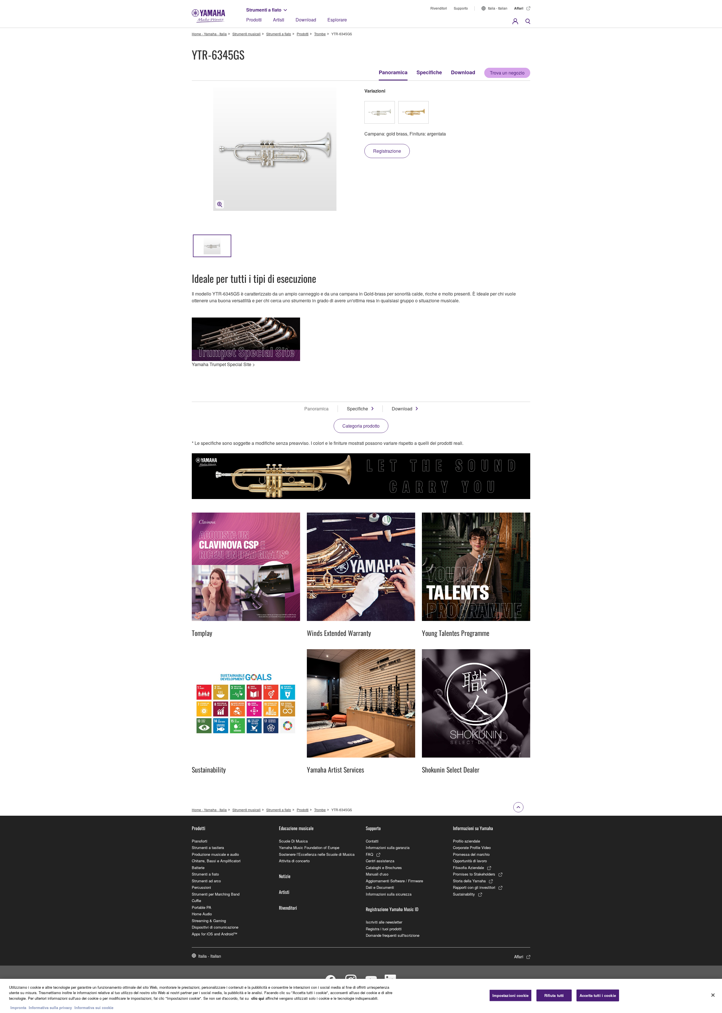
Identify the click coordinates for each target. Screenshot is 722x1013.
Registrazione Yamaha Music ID (392, 909)
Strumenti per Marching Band (215, 894)
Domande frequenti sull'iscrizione (392, 935)
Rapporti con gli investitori (474, 887)
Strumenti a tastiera (208, 847)
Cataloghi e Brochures (384, 867)
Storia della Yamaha (469, 880)
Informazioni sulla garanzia (388, 847)
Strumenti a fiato (263, 9)
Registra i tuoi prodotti (384, 928)
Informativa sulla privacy (50, 1007)
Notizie (284, 876)
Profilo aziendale (466, 841)
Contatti (372, 841)
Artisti (278, 19)
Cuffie (196, 900)
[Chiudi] (713, 995)
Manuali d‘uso (377, 874)
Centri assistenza (380, 860)
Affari (518, 8)
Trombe (320, 33)
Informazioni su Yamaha (473, 828)
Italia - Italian (497, 8)
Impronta (18, 1007)
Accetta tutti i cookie (598, 995)
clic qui (257, 998)
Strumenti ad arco (206, 880)
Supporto (461, 8)
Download (306, 19)
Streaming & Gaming (209, 920)
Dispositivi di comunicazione (215, 927)
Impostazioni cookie (510, 995)
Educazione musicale (296, 828)
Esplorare (337, 19)
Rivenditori (438, 8)
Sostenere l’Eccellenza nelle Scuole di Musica (317, 854)
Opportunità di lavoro (470, 860)
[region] (361, 996)
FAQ (369, 854)
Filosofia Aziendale (468, 867)
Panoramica (393, 72)
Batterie (198, 867)
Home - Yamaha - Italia (209, 33)
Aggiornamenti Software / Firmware (394, 880)
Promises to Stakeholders (474, 874)
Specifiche (429, 72)
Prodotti (254, 19)
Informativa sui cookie (93, 1007)
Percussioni (201, 887)
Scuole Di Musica (293, 841)
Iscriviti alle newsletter (384, 922)
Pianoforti (199, 841)
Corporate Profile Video (472, 847)
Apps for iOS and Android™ (214, 934)
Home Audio (202, 913)
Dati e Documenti (380, 887)
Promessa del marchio (471, 854)
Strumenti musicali (246, 33)
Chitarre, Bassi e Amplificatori (216, 860)
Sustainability (464, 894)
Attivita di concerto (294, 860)
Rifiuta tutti (554, 995)
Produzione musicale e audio (215, 854)
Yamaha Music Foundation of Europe (309, 847)
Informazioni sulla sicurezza (388, 894)
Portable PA (201, 907)
